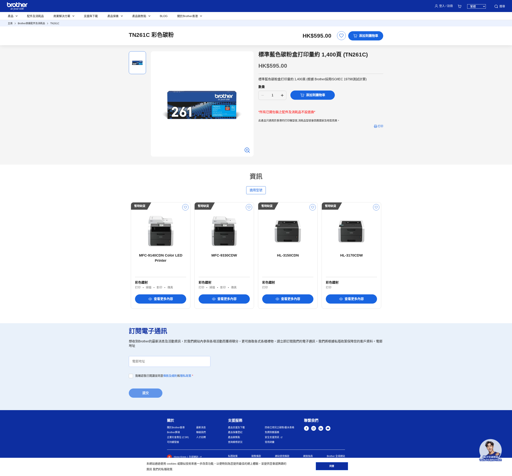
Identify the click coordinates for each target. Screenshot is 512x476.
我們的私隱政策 (162, 469)
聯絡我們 (201, 432)
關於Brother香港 (176, 427)
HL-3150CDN (288, 255)
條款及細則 (170, 375)
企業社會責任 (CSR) (178, 437)
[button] (490, 450)
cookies (171, 463)
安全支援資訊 (272, 437)
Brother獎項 (173, 432)
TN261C (54, 23)
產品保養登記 (235, 432)
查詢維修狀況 (235, 442)
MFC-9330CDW (224, 255)
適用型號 (256, 190)
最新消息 (201, 427)
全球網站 (193, 457)
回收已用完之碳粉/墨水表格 (279, 427)
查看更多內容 (163, 299)
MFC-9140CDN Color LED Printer (160, 258)
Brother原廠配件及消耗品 (31, 23)
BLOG (164, 16)
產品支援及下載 (236, 427)
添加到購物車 (368, 35)
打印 (380, 126)
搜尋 (502, 6)
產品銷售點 (234, 437)
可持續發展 (173, 442)
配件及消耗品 (35, 16)
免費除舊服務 (272, 432)
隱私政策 (185, 375)
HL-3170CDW (351, 255)
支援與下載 (91, 16)
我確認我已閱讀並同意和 (164, 375)
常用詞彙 (269, 442)
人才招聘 (201, 437)
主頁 (10, 23)
